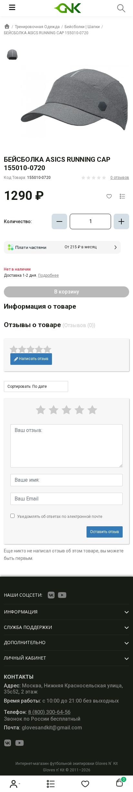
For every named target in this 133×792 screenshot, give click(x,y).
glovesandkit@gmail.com (43, 728)
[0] (118, 783)
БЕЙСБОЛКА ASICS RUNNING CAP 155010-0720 (46, 33)
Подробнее (48, 275)
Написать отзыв (33, 358)
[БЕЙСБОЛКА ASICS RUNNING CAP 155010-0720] (12, 54)
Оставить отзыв (104, 532)
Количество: (18, 221)
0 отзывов (119, 177)
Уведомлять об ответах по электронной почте (59, 516)
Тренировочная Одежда (37, 27)
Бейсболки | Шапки (82, 27)
